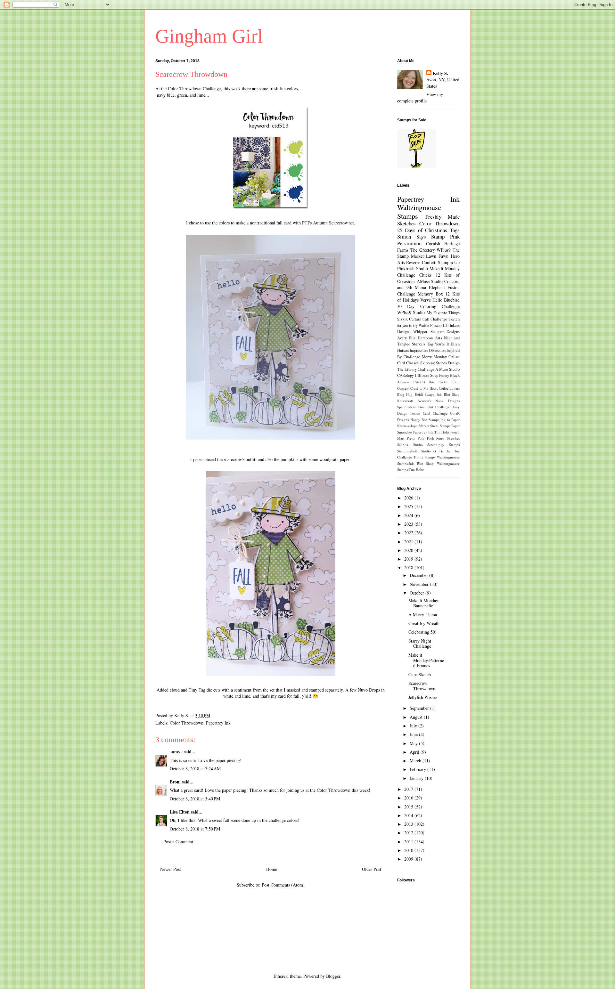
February (418, 769)
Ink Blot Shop (448, 394)
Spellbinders (406, 406)
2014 (409, 815)
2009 (409, 859)
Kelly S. (440, 73)
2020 (409, 550)
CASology (405, 375)
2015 (409, 807)
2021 (409, 542)
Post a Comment (178, 842)
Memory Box (430, 294)
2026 (409, 498)
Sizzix (402, 319)
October (417, 593)
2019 (409, 559)
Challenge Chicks (414, 275)
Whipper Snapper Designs (436, 331)
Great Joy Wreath (423, 623)
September (420, 708)
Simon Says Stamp (421, 236)
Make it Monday (445, 268)
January (417, 778)
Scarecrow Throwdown (421, 686)
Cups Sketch (419, 674)
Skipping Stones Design (440, 363)
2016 (409, 798)
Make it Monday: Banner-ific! (423, 603)
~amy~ (176, 751)
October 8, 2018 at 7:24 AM (195, 769)
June (414, 734)
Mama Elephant (430, 287)
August (417, 717)
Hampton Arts (430, 338)
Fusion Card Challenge (428, 413)
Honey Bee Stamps (424, 419)
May (414, 743)
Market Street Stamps (434, 425)
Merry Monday (434, 357)
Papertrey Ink (218, 723)
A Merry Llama (422, 615)
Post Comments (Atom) (283, 885)
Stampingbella (407, 451)
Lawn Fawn (437, 256)
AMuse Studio (430, 281)
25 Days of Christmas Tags (428, 230)
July (414, 726)
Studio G (428, 451)
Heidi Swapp (425, 394)
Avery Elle (406, 338)
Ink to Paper (450, 419)
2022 (409, 533)
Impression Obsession (427, 350)
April (415, 752)
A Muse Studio (447, 369)
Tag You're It (438, 344)
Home (271, 869)
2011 (409, 842)
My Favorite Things (443, 312)
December (419, 575)
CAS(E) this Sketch (431, 381)
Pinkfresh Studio (412, 268)
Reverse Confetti (421, 262)
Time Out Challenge (434, 406)
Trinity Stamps (425, 457)
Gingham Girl (209, 36)
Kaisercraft (405, 400)
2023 (409, 524)
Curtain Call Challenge (428, 319)
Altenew (403, 381)
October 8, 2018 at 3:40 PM (195, 799)
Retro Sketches (448, 438)
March (416, 761)
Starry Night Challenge (419, 643)
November (420, 584)
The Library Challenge (415, 369)
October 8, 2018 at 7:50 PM (195, 829)
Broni (175, 781)
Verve (425, 300)
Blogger (333, 976)
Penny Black (449, 375)
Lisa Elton (180, 811)
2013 (409, 824)
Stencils (418, 344)
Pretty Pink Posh (420, 438)
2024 (409, 515)
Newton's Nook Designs (439, 400)
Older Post (371, 869)
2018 (409, 567)
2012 (409, 833)
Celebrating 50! (422, 632)
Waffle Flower (430, 325)
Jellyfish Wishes (422, 697)
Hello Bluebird (446, 300)
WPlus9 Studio (411, 312)
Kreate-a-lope (407, 425)
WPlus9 (444, 250)
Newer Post (170, 869)
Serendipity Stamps (443, 444)
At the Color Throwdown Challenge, (188, 88)
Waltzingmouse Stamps (419, 211)
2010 (409, 850)
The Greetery (422, 250)
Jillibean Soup (426, 375)
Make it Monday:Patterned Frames (426, 660)
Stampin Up (449, 262)
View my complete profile (420, 97)
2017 (409, 789)
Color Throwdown (186, 723)
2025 (409, 506)
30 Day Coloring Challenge (428, 306)
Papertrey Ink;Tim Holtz (431, 432)
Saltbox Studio (410, 444)
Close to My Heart (424, 388)
